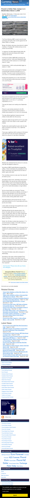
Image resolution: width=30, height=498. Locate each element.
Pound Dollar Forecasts (24, 282)
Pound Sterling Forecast (7, 370)
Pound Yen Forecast (6, 429)
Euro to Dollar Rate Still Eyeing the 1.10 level (14, 301)
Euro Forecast (5, 372)
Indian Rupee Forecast (6, 389)
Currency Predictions (6, 364)
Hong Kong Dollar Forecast (7, 397)
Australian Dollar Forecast (7, 375)
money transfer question (19, 273)
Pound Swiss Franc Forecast (8, 431)
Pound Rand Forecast (6, 438)
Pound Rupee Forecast (7, 440)
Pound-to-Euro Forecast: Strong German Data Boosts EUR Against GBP (14, 349)
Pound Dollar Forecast (6, 425)
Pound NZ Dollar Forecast (7, 433)
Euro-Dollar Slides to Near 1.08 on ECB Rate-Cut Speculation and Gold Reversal (15, 311)
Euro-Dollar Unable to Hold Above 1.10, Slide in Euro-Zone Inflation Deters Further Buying (14, 314)
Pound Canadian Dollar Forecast (9, 435)
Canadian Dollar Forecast (7, 383)
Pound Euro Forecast (6, 423)
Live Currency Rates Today (7, 482)
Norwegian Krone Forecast (7, 385)
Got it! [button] (15, 495)
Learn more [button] (5, 491)
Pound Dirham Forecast (7, 444)
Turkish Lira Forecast (6, 395)
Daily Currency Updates (15, 282)
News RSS (3, 477)
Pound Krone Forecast (6, 436)
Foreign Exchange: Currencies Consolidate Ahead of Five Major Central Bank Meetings (15, 298)
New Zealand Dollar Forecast (8, 381)
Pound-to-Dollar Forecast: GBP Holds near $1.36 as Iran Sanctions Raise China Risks (15, 355)
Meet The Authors (5, 475)
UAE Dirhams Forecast (6, 393)
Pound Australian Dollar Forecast (9, 427)
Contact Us (3, 473)
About (2, 471)
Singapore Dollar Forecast (7, 391)
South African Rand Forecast (8, 387)
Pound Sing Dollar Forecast (7, 442)
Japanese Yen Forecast (7, 377)
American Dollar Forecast (7, 374)
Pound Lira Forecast (6, 446)
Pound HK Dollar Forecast (7, 448)
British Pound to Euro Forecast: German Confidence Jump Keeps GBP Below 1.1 (15, 337)
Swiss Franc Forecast (6, 379)
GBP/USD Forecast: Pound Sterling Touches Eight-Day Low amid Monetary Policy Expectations (15, 329)
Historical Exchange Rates (7, 484)
